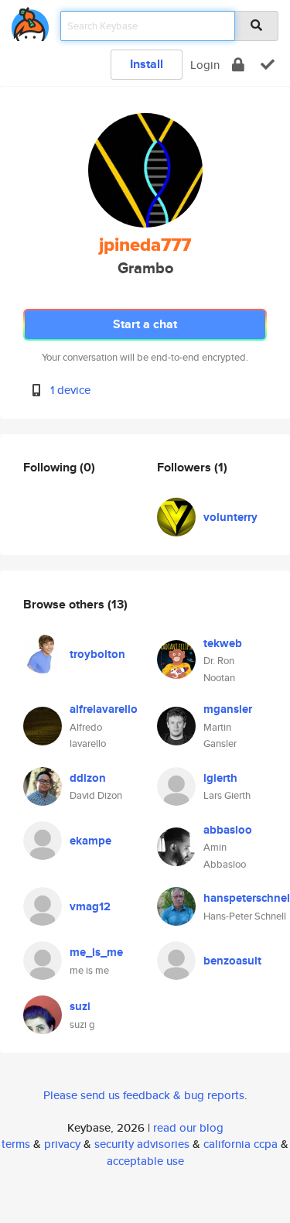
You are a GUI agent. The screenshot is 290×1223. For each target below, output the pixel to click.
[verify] (268, 64)
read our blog (188, 1127)
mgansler (227, 709)
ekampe (90, 840)
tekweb (222, 643)
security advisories (141, 1144)
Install (146, 64)
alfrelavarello (104, 709)
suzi (80, 1006)
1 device (70, 390)
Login (205, 65)
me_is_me (96, 952)
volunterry (230, 517)
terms (16, 1144)
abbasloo (227, 829)
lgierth (220, 777)
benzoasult (232, 960)
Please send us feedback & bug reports (143, 1095)
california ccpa (240, 1144)
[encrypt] (238, 64)
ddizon (88, 777)
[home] (30, 21)
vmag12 (90, 906)
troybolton (97, 654)
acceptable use (145, 1161)
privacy (62, 1144)
